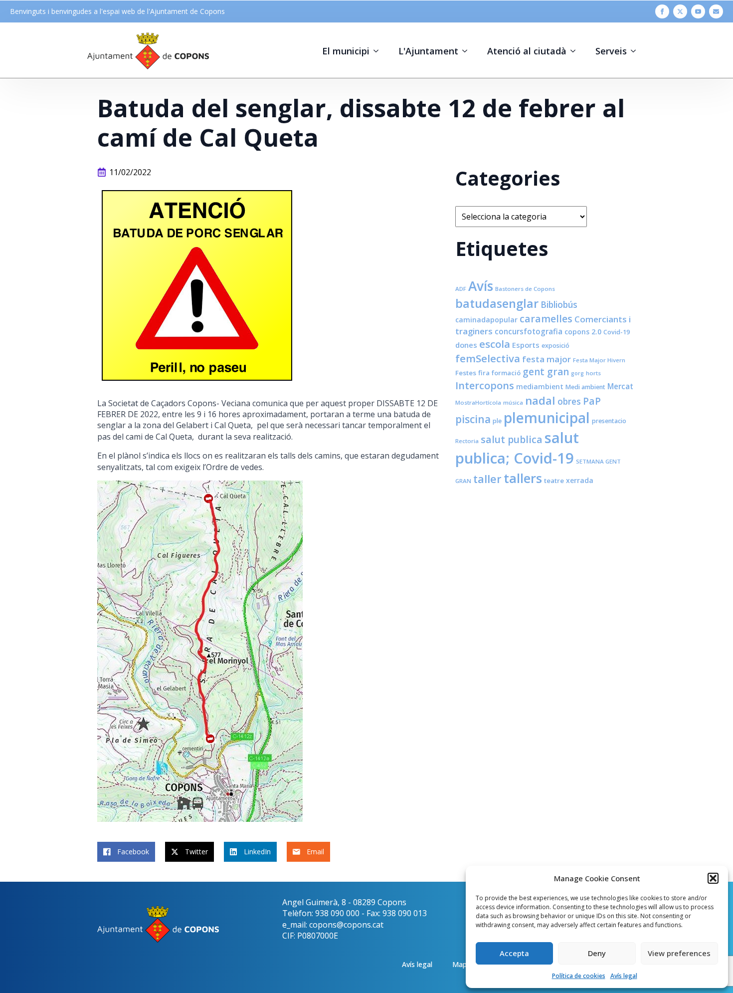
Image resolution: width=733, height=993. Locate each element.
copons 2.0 (582, 331)
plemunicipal (547, 417)
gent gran (546, 371)
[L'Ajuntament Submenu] (467, 50)
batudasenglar (497, 303)
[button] (713, 878)
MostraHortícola (478, 402)
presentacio (609, 421)
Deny (597, 953)
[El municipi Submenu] (378, 50)
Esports (526, 345)
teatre (554, 480)
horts (593, 373)
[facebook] (662, 11)
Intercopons (484, 385)
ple (497, 421)
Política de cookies (578, 976)
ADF (460, 288)
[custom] (716, 11)
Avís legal (623, 976)
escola (494, 344)
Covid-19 (616, 332)
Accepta (514, 953)
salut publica (512, 439)
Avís (480, 286)
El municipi (345, 51)
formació (506, 372)
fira (484, 372)
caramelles (546, 318)
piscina (473, 419)
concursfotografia (528, 331)
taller (487, 479)
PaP (592, 401)
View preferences (679, 953)
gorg (577, 373)
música (513, 402)
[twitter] (680, 11)
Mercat (620, 386)
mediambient (539, 386)
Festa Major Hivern (599, 360)
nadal (540, 400)
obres (569, 401)
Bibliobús (559, 304)
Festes (465, 372)
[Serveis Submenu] (636, 50)
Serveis (611, 51)
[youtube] (698, 11)
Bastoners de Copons (525, 288)
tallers (523, 478)
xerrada (579, 480)
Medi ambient (585, 387)
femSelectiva (487, 358)
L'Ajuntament (428, 51)
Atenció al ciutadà (526, 51)
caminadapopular (486, 319)
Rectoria (467, 441)
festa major (546, 359)
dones (466, 345)
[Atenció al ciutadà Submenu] (575, 50)
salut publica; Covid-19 (517, 448)
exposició (555, 345)
